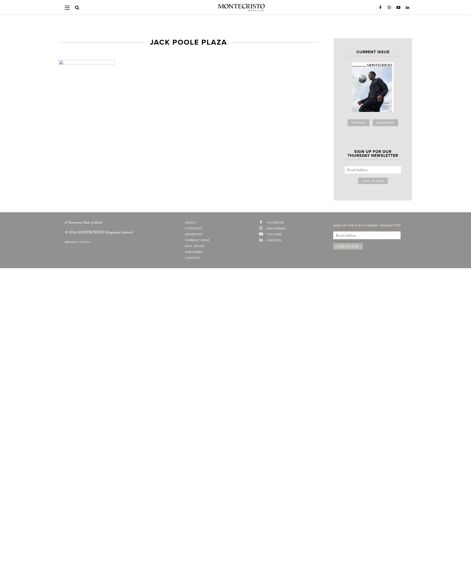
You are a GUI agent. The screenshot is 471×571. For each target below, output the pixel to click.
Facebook (380, 7)
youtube (274, 234)
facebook (275, 222)
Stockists (193, 228)
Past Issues (195, 246)
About (190, 222)
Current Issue (197, 240)
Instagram (389, 7)
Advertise (193, 234)
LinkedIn (407, 7)
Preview (359, 122)
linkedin (274, 240)
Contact (192, 258)
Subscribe (385, 122)
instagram (276, 228)
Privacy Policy (78, 242)
